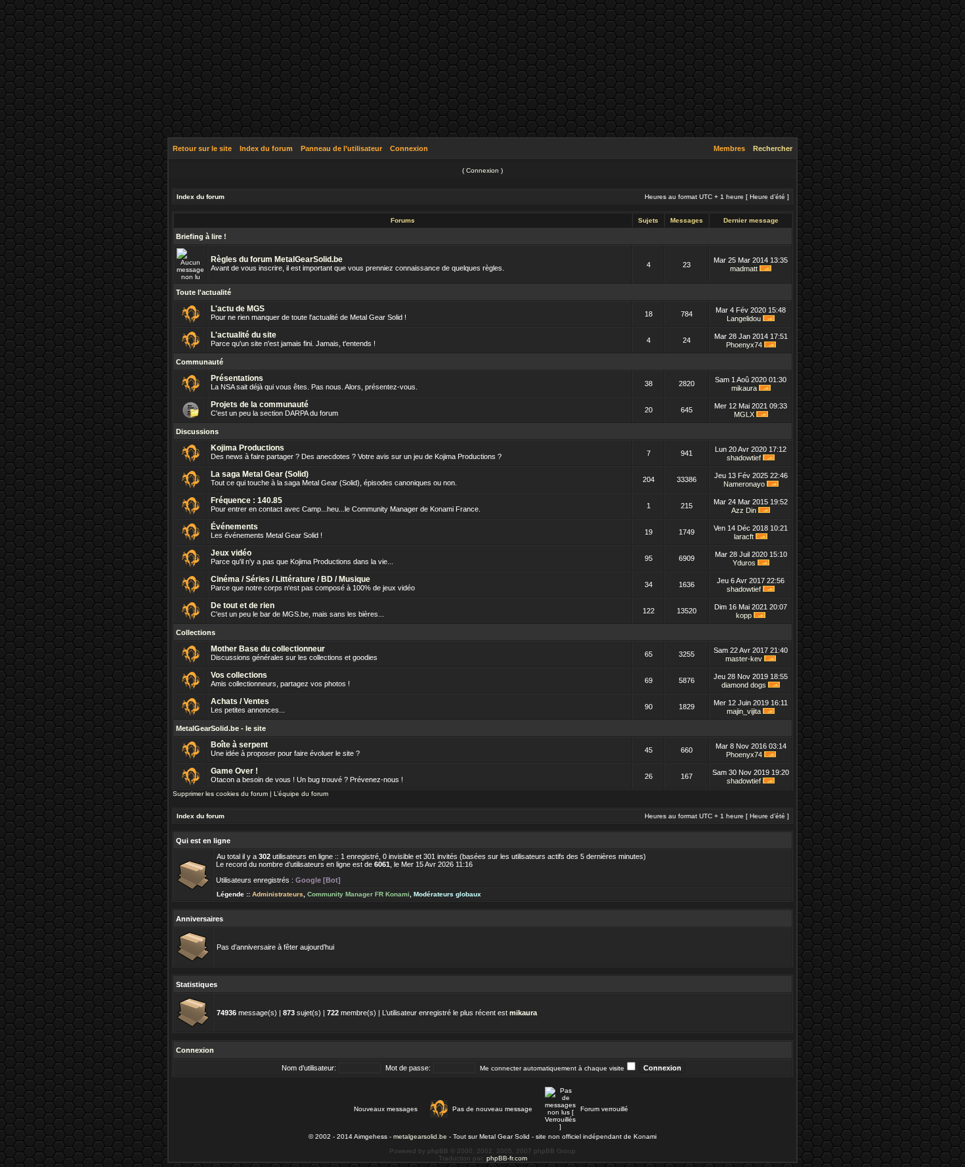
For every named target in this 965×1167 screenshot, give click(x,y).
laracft (744, 536)
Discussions (197, 431)
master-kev (743, 659)
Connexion (409, 148)
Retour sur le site (202, 148)
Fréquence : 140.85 (246, 500)
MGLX (744, 414)
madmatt (744, 269)
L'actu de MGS (238, 308)
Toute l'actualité (203, 292)
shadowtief (744, 458)
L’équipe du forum (301, 793)
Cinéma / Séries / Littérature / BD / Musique (290, 579)
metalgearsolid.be (420, 1136)
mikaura (744, 388)
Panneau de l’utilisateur (341, 148)
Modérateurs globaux (447, 894)
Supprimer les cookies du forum (220, 793)
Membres (729, 148)
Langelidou (744, 318)
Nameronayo (744, 484)
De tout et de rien (242, 605)
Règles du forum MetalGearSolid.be (277, 259)
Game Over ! (234, 771)
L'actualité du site (243, 335)
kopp (744, 615)
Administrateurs (277, 894)
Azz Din (743, 510)
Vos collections (239, 675)
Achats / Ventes (240, 701)
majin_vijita (744, 711)
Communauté (199, 362)
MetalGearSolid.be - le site (221, 728)
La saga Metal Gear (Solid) (260, 474)
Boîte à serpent (239, 744)
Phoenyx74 (744, 345)
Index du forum (266, 148)
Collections (195, 632)
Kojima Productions (247, 447)
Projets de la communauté (260, 404)
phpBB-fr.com (506, 1158)
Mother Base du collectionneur (268, 648)
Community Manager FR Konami (358, 894)
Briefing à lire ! (201, 236)
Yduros (744, 563)
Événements (234, 526)
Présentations (237, 378)
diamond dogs (743, 685)
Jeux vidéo (231, 553)
